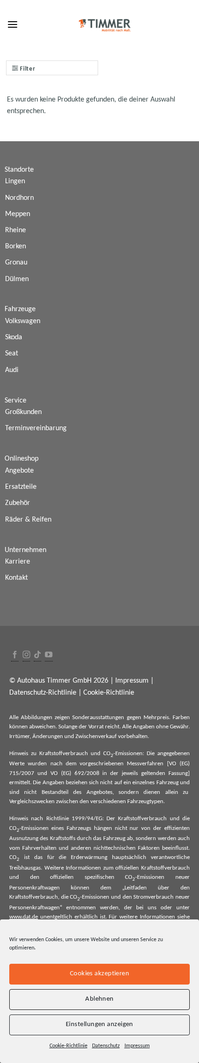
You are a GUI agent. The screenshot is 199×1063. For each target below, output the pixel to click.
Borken (15, 246)
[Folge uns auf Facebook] (15, 655)
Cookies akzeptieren (100, 973)
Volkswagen (22, 321)
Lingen (15, 181)
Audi (12, 370)
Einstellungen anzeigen (99, 1024)
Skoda (13, 337)
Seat (11, 353)
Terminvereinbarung (36, 428)
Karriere (17, 561)
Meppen (17, 214)
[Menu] (12, 24)
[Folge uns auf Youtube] (48, 655)
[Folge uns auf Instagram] (26, 655)
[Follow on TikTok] (37, 655)
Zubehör (17, 503)
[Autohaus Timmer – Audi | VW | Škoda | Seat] (105, 25)
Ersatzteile (21, 487)
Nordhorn (19, 198)
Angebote (19, 470)
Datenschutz (106, 1046)
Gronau (16, 262)
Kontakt (16, 578)
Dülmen (17, 279)
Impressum (137, 1046)
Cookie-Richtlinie (68, 1046)
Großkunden (23, 412)
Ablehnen (99, 999)
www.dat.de (23, 917)
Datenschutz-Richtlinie (42, 693)
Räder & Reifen (28, 519)
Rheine (15, 230)
